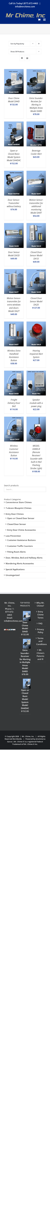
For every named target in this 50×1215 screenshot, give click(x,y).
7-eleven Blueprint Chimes (18, 508)
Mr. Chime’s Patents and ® (40, 654)
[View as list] (27, 58)
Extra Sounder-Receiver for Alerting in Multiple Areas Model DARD (36, 105)
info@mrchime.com (25, 6)
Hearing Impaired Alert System (36, 354)
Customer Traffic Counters (20, 546)
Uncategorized (12, 575)
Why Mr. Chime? (40, 604)
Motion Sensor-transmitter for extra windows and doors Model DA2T (14, 305)
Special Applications (15, 569)
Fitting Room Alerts (16, 551)
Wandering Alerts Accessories (20, 563)
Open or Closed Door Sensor (20, 518)
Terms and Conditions (40, 641)
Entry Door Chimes (15, 514)
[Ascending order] (38, 43)
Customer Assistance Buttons (21, 540)
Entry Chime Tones (40, 614)
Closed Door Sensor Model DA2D (36, 301)
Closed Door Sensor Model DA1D (36, 255)
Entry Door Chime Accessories (21, 530)
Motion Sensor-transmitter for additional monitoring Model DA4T (36, 206)
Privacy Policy (40, 631)
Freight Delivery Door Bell (14, 403)
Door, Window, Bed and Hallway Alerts (24, 557)
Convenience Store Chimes (19, 502)
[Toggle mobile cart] (39, 19)
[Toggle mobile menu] (44, 19)
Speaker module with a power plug (36, 403)
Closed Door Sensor (16, 524)
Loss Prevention (13, 535)
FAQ (40, 623)
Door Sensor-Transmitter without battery (14, 203)
